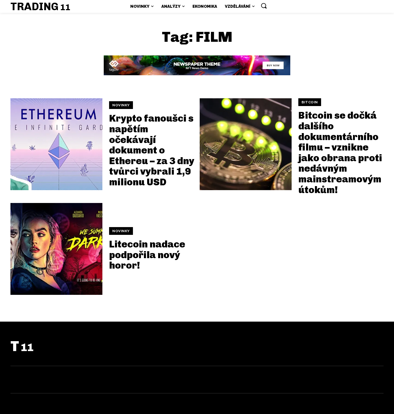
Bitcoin (310, 102)
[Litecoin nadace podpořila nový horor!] (56, 249)
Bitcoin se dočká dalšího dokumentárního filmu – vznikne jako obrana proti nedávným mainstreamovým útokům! (340, 152)
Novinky (121, 105)
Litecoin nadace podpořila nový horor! (147, 254)
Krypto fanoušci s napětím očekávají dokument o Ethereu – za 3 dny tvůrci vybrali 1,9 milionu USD (151, 150)
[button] (264, 5)
